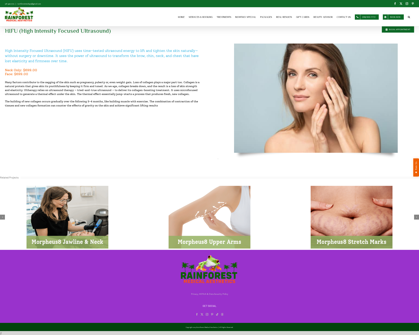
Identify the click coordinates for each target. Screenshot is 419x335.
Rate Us (416, 165)
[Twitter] (202, 314)
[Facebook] (197, 314)
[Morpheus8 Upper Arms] (67, 217)
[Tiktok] (217, 314)
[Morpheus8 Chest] (351, 217)
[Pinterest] (212, 314)
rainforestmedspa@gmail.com (29, 3)
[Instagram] (207, 314)
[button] (409, 16)
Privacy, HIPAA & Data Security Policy (209, 293)
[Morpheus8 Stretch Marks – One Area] (209, 217)
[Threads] (222, 314)
